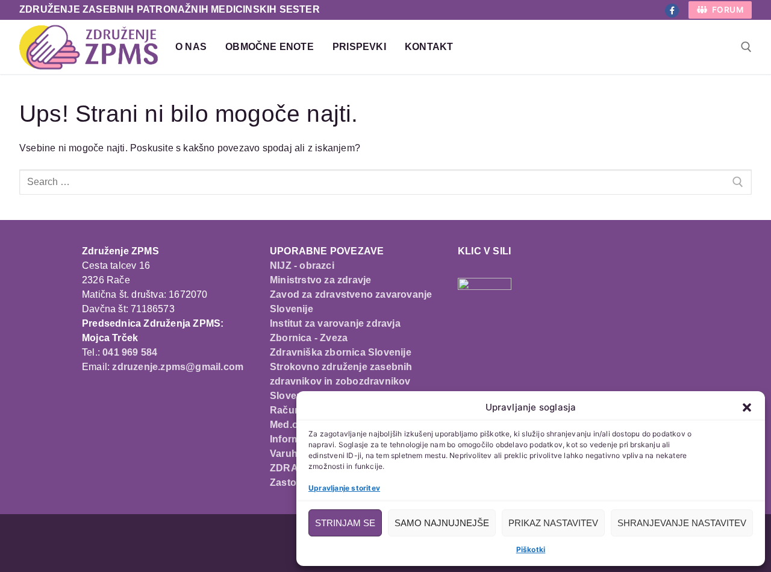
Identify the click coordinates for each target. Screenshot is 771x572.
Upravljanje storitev (344, 487)
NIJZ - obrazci (302, 265)
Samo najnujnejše (442, 523)
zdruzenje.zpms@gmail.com (177, 367)
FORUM (726, 9)
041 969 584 (129, 352)
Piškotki (531, 549)
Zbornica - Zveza (309, 338)
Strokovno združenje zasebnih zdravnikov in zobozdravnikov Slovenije (341, 381)
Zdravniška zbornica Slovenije (340, 352)
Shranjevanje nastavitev (681, 523)
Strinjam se (345, 523)
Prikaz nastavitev (553, 523)
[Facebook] (672, 10)
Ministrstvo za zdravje (320, 280)
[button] (747, 407)
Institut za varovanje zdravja (335, 323)
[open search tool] (746, 47)
